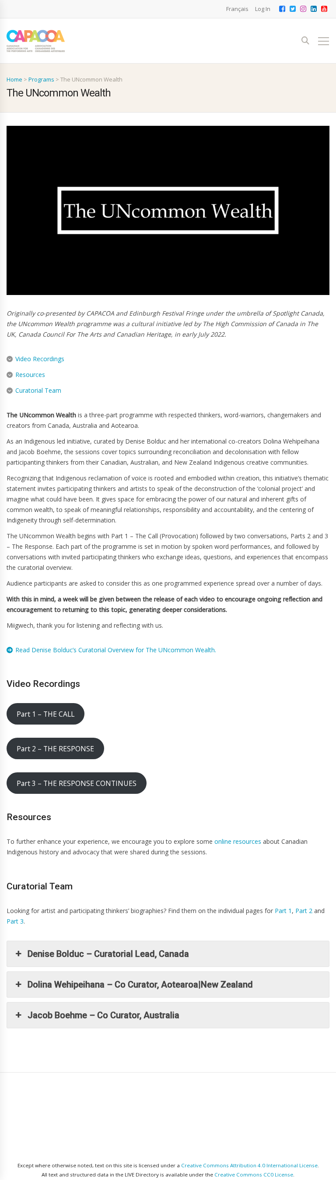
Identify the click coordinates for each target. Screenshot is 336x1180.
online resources (237, 841)
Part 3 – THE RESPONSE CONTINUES (76, 783)
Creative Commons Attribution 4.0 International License (249, 1165)
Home (14, 79)
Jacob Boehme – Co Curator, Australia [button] (103, 1015)
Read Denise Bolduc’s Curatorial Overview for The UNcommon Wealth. (115, 650)
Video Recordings (39, 359)
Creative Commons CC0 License (253, 1174)
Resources (30, 374)
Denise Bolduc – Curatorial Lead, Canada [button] (108, 954)
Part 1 (283, 910)
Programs (41, 79)
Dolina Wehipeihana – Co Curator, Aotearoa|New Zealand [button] (140, 984)
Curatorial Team (38, 390)
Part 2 (303, 910)
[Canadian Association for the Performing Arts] (36, 41)
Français (237, 9)
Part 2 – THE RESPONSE (55, 748)
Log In (262, 9)
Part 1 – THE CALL (45, 714)
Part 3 (15, 921)
